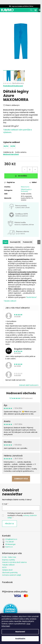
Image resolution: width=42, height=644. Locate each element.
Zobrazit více (21, 478)
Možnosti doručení (11, 154)
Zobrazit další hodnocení (28, 385)
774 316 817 (9, 542)
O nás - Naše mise (9, 557)
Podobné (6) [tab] (27, 242)
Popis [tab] (5, 242)
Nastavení (20, 631)
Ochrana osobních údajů (11, 575)
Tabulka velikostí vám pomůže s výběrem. (17, 130)
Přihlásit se (9, 524)
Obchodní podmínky (10, 572)
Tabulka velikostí (10, 301)
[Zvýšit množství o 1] (35, 169)
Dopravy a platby (8, 560)
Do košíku (22, 176)
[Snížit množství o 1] (24, 169)
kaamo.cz (9, 547)
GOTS (4, 567)
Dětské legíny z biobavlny (26, 190)
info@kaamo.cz (11, 539)
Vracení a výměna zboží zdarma (14, 562)
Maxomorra (25, 187)
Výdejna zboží (7, 570)
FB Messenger (10, 544)
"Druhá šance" (31, 297)
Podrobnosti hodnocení (13, 86)
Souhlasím (20, 638)
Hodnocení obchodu (21, 393)
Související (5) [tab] (15, 242)
